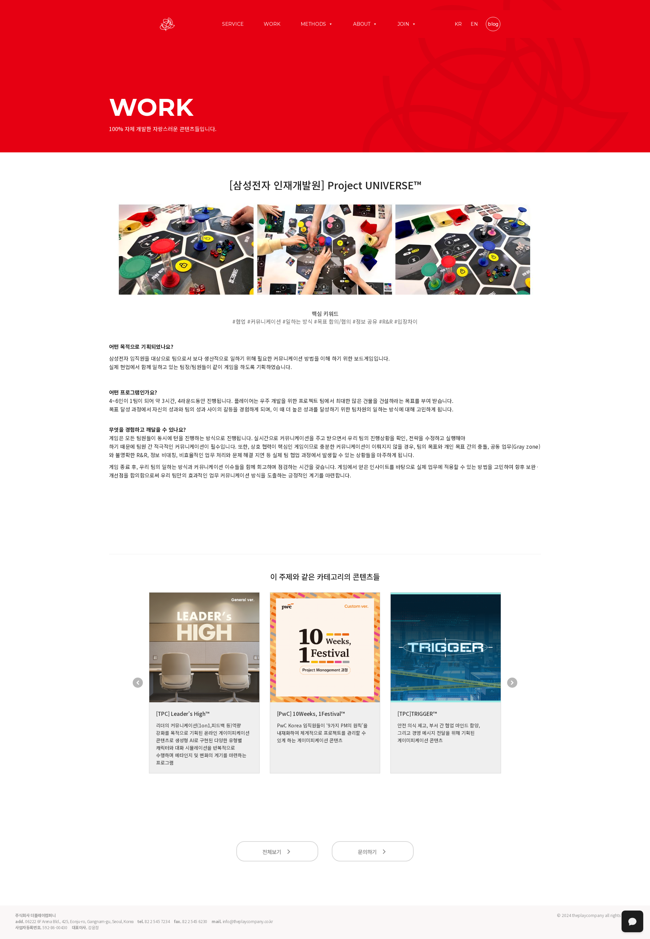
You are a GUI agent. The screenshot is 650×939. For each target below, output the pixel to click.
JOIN (403, 24)
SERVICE (233, 24)
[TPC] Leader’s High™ (182, 713)
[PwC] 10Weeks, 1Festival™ (311, 713)
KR (458, 24)
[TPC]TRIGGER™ (417, 713)
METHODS (313, 24)
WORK (272, 24)
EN (474, 24)
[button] (138, 683)
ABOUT (361, 24)
